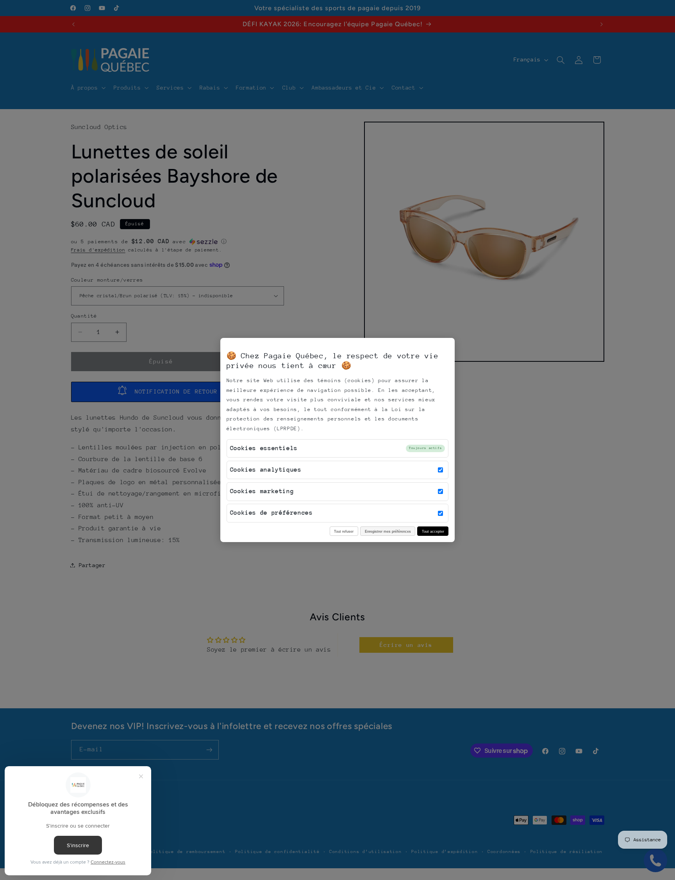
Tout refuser (344, 531)
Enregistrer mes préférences (388, 531)
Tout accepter (433, 531)
